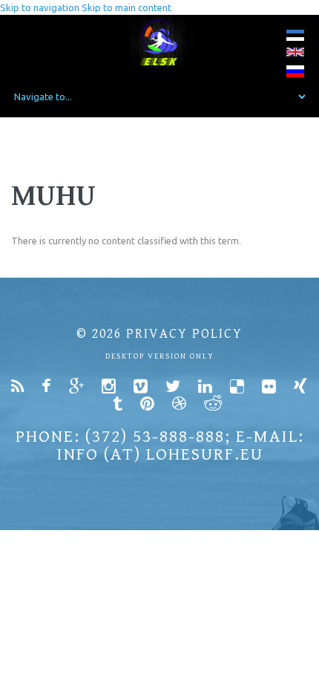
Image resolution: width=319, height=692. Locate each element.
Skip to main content (126, 7)
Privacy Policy (184, 334)
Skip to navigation (39, 7)
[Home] (160, 42)
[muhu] (295, 38)
